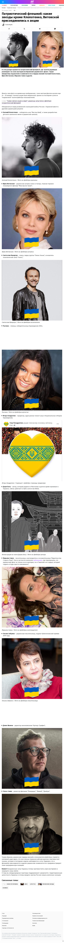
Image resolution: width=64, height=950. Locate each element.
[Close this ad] (63, 941)
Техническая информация (38, 920)
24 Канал (4, 5)
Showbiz (4, 7)
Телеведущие (5, 923)
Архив (33, 925)
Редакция (4, 915)
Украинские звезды (11, 7)
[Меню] (3, 2)
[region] (32, 946)
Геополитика (14, 5)
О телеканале (5, 920)
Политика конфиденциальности (39, 918)
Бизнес (34, 5)
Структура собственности (8, 928)
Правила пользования (37, 915)
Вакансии (4, 925)
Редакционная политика (7, 918)
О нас (3, 913)
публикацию (37, 560)
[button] (9, 28)
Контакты (34, 923)
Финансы (41, 5)
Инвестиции (51, 5)
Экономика (25, 5)
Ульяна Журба (8, 24)
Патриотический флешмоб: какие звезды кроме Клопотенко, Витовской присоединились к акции (40, 7)
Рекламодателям (36, 913)
